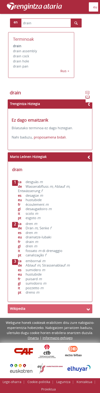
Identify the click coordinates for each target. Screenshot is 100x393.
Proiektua (48, 389)
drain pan (20, 66)
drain (17, 46)
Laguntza (63, 382)
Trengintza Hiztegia (25, 103)
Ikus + (64, 71)
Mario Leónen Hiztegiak (28, 156)
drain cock (21, 56)
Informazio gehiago (58, 338)
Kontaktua (84, 382)
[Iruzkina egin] (88, 93)
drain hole (21, 61)
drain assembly (25, 51)
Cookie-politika (38, 382)
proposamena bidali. (50, 137)
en (16, 22)
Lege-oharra (12, 382)
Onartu (33, 338)
